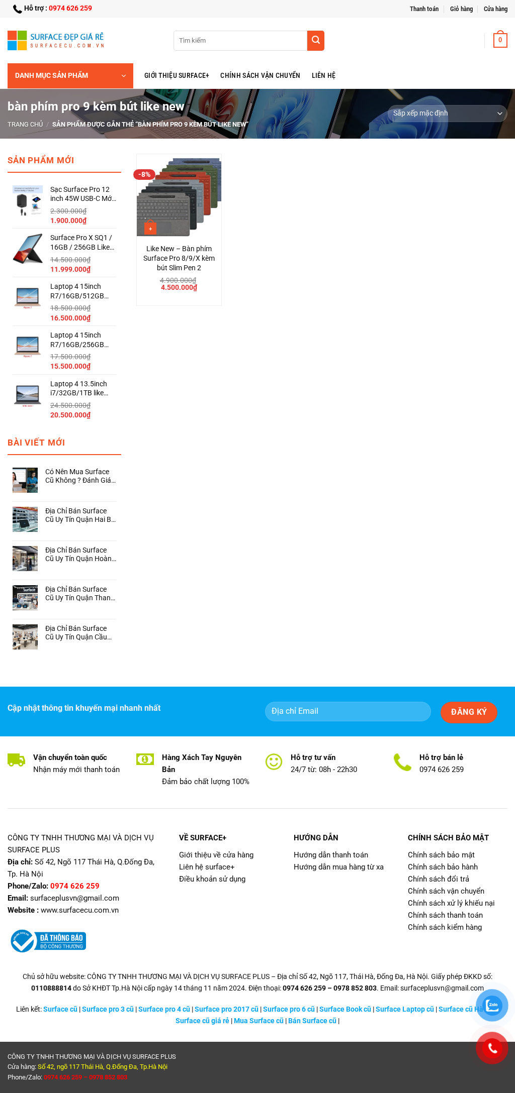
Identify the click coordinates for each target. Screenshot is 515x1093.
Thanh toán (424, 9)
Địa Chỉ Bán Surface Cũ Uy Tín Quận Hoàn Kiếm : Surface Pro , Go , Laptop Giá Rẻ (80, 555)
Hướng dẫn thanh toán (331, 854)
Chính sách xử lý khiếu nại (451, 903)
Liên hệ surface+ (207, 866)
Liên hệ (324, 75)
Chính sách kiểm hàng (445, 927)
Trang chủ (25, 124)
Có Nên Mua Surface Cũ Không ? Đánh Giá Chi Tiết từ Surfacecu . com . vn (79, 476)
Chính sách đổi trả (438, 879)
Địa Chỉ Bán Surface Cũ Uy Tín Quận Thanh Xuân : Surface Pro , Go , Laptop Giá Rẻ (80, 594)
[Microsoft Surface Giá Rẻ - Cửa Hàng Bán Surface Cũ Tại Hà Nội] (58, 40)
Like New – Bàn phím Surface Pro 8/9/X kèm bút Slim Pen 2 (179, 258)
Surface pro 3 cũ (108, 1009)
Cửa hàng (495, 9)
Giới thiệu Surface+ (176, 75)
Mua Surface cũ (259, 1021)
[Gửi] (315, 41)
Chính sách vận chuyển (260, 75)
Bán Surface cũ (312, 1021)
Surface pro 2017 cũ (227, 1009)
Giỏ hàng (461, 9)
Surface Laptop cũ (405, 1009)
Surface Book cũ (345, 1009)
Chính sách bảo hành (443, 866)
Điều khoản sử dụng (212, 879)
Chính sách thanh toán (445, 915)
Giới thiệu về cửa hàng (216, 854)
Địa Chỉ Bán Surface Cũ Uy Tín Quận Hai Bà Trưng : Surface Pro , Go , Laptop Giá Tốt (80, 515)
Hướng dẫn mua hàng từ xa (339, 866)
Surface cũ (60, 1009)
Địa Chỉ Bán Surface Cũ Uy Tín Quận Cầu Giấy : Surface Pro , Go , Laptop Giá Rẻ (79, 633)
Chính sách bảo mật (441, 854)
